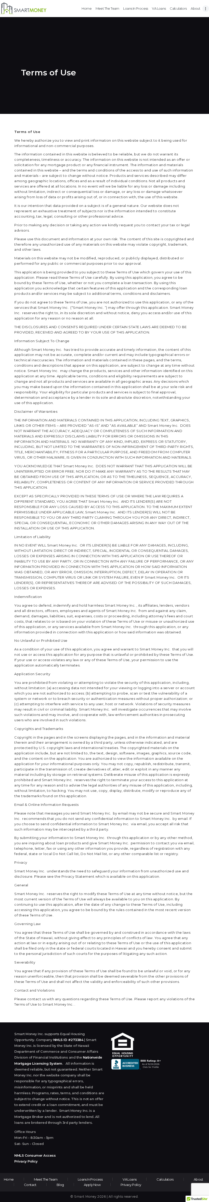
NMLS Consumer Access (35, 1155)
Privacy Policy (25, 1161)
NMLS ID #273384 (68, 1040)
